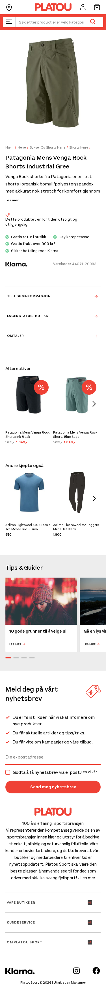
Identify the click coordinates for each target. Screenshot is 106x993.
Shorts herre (78, 147)
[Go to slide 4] (32, 657)
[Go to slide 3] (24, 657)
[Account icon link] (82, 7)
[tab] (53, 296)
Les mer (12, 200)
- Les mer (86, 878)
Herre (22, 147)
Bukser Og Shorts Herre (47, 147)
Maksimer (78, 982)
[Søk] (93, 22)
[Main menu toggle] (9, 22)
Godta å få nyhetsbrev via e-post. (55, 772)
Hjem (9, 147)
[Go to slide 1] (8, 657)
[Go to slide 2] (16, 657)
